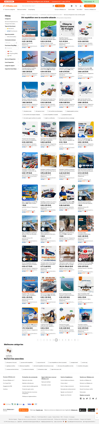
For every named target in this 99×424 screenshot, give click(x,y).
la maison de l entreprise (28, 369)
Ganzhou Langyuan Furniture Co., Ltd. (67, 269)
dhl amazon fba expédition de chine (65, 365)
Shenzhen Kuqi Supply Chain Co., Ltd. (48, 145)
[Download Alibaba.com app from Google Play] (92, 410)
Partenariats (83, 392)
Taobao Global (56, 417)
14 (74, 340)
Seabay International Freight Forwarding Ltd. (86, 210)
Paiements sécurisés (27, 380)
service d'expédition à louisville (51, 114)
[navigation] (11, 177)
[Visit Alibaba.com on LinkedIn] (84, 398)
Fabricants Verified (45, 382)
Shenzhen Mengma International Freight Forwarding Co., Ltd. (67, 46)
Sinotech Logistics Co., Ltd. (84, 179)
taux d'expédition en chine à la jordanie (58, 362)
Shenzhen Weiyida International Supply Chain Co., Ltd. (30, 269)
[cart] (76, 6)
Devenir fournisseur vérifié (86, 389)
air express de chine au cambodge (66, 118)
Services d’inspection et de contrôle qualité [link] (74, 14)
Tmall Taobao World (42, 417)
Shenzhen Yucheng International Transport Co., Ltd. (30, 74)
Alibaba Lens (10, 409)
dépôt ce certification (50, 118)
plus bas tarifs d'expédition (27, 362)
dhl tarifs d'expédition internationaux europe (43, 365)
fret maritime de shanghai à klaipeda (32, 114)
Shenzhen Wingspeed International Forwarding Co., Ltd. (30, 46)
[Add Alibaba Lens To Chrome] (23, 410)
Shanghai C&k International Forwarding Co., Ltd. (86, 302)
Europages (72, 417)
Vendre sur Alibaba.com (85, 380)
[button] (53, 6)
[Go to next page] (78, 340)
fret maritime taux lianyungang (55, 111)
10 (68, 340)
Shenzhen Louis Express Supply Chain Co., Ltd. (67, 105)
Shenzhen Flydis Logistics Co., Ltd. (67, 302)
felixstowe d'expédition (25, 365)
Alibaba (23, 14)
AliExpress (27, 417)
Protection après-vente (28, 389)
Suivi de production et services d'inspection (29, 392)
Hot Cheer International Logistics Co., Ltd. (48, 44)
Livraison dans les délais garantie (30, 386)
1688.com (33, 417)
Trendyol (66, 417)
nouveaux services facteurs (13, 369)
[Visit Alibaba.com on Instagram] (90, 398)
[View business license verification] (63, 421)
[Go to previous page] (37, 340)
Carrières (5, 389)
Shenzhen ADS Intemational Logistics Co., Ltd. (67, 239)
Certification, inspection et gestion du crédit (51, 14)
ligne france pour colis (56, 369)
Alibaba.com (74, 410)
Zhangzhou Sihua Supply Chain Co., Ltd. (86, 44)
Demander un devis (46, 385)
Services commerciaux (32, 14)
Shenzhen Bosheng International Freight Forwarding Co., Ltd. (86, 271)
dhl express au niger (42, 369)
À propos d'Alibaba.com (9, 377)
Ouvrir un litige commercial (67, 386)
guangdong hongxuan (67, 114)
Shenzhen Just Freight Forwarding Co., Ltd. (67, 147)
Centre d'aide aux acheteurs (67, 380)
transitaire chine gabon (83, 365)
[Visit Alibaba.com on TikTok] (96, 398)
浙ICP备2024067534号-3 (89, 421)
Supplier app (39, 410)
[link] (97, 409)
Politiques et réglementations (29, 396)
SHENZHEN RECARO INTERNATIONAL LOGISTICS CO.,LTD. (48, 210)
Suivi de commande (84, 386)
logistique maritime (11, 365)
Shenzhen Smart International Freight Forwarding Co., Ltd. (48, 177)
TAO (62, 417)
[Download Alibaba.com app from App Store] (82, 410)
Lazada (49, 417)
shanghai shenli (74, 362)
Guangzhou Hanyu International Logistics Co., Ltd (86, 145)
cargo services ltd (41, 362)
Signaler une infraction (66, 395)
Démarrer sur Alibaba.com (86, 383)
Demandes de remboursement (68, 389)
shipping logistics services (72, 111)
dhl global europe (27, 111)
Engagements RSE (7, 386)
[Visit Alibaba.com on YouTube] (93, 398)
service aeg (84, 362)
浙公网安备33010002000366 (75, 421)
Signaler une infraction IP (67, 392)
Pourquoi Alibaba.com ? (8, 380)
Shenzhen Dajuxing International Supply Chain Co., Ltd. (30, 176)
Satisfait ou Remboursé (27, 383)
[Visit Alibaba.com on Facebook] (81, 398)
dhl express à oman (40, 111)
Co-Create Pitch (7, 383)
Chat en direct (64, 383)
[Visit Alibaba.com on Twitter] (87, 398)
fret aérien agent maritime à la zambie (32, 118)
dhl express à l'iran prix (12, 362)
